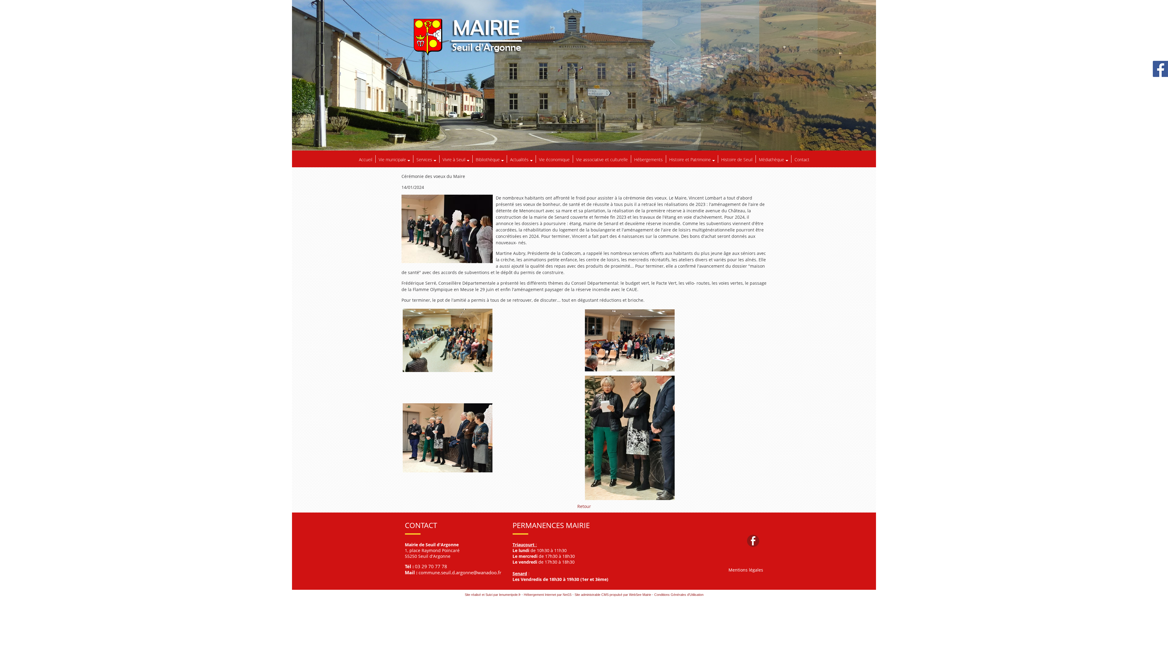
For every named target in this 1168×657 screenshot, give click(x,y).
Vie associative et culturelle (602, 159)
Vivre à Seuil (454, 159)
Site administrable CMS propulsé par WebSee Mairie (613, 594)
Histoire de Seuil (737, 159)
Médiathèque (771, 159)
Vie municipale (392, 159)
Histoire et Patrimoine (690, 159)
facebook (753, 540)
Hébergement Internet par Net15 (548, 594)
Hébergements (648, 159)
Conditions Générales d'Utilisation (679, 594)
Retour (584, 506)
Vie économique (554, 159)
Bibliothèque (488, 159)
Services (424, 159)
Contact (801, 159)
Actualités (519, 159)
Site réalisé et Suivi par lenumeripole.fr (493, 594)
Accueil (365, 159)
